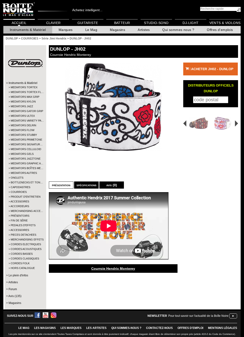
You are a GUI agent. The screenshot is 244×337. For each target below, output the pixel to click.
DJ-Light (190, 23)
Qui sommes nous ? (178, 30)
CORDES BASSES (22, 253)
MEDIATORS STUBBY (24, 134)
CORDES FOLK (20, 263)
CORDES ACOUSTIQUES (25, 249)
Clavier (53, 23)
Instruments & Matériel (28, 30)
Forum (13, 289)
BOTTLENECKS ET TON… (25, 182)
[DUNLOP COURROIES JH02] (113, 107)
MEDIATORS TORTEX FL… (25, 92)
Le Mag (91, 30)
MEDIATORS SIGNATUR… (25, 144)
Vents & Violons (225, 23)
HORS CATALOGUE (23, 268)
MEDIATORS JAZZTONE (25, 158)
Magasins (117, 30)
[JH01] (197, 123)
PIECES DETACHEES (23, 234)
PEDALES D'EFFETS (23, 225)
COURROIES (19, 191)
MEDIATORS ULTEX (23, 115)
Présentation (61, 185)
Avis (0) (111, 185)
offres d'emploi (190, 328)
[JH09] (223, 123)
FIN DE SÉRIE (19, 220)
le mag (23, 328)
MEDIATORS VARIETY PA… (25, 120)
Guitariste (87, 23)
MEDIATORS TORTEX (24, 87)
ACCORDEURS (19, 206)
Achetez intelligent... (87, 10)
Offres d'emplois (220, 30)
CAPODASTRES (20, 187)
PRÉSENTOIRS (20, 215)
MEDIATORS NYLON (23, 101)
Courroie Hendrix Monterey (113, 268)
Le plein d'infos (18, 275)
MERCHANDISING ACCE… (25, 211)
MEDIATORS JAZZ (22, 106)
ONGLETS (17, 177)
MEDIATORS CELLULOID (25, 149)
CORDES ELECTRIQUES (25, 244)
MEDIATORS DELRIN (23, 125)
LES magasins (45, 328)
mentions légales (222, 328)
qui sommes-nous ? (126, 328)
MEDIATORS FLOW (22, 130)
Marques (66, 30)
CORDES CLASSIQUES (25, 258)
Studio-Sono (156, 23)
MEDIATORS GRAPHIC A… (25, 163)
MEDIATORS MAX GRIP (25, 96)
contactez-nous (159, 328)
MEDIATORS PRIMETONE (25, 139)
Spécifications (86, 185)
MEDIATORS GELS (22, 153)
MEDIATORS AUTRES (24, 172)
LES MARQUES (71, 328)
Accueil (19, 23)
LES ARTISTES (96, 328)
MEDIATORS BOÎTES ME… (25, 168)
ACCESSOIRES (19, 201)
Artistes (144, 30)
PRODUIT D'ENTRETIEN (25, 196)
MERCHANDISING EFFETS (25, 239)
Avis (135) (14, 296)
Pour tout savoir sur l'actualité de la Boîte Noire (198, 315)
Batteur (122, 23)
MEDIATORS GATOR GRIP (25, 111)
